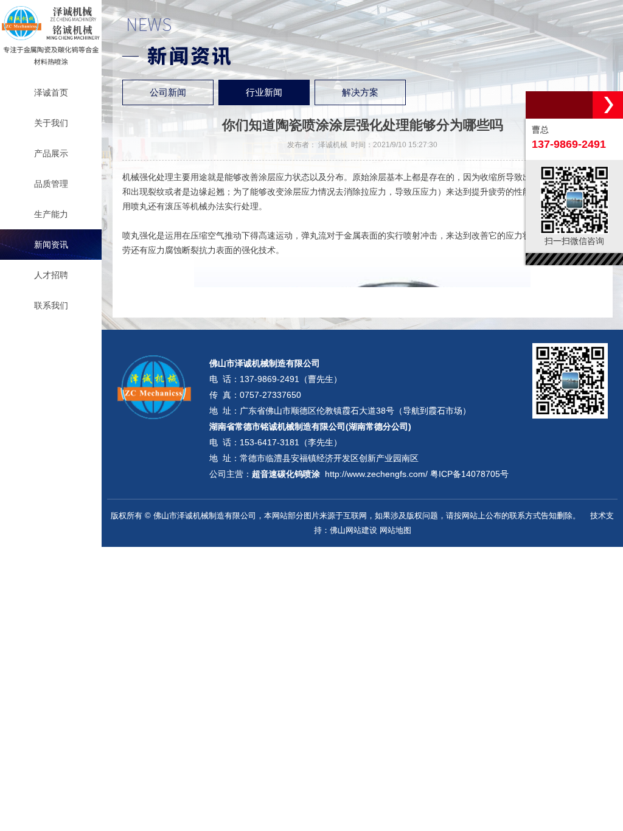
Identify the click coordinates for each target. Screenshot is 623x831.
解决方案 (360, 92)
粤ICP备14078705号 (469, 474)
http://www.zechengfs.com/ (376, 474)
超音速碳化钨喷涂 (286, 474)
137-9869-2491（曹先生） (291, 379)
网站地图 (395, 530)
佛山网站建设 (353, 530)
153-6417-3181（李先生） (291, 442)
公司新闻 (168, 92)
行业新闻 (264, 92)
